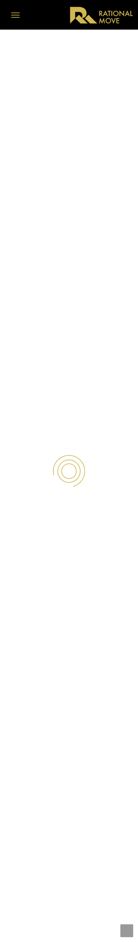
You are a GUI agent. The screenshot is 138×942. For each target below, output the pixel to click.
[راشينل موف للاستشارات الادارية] (101, 15)
